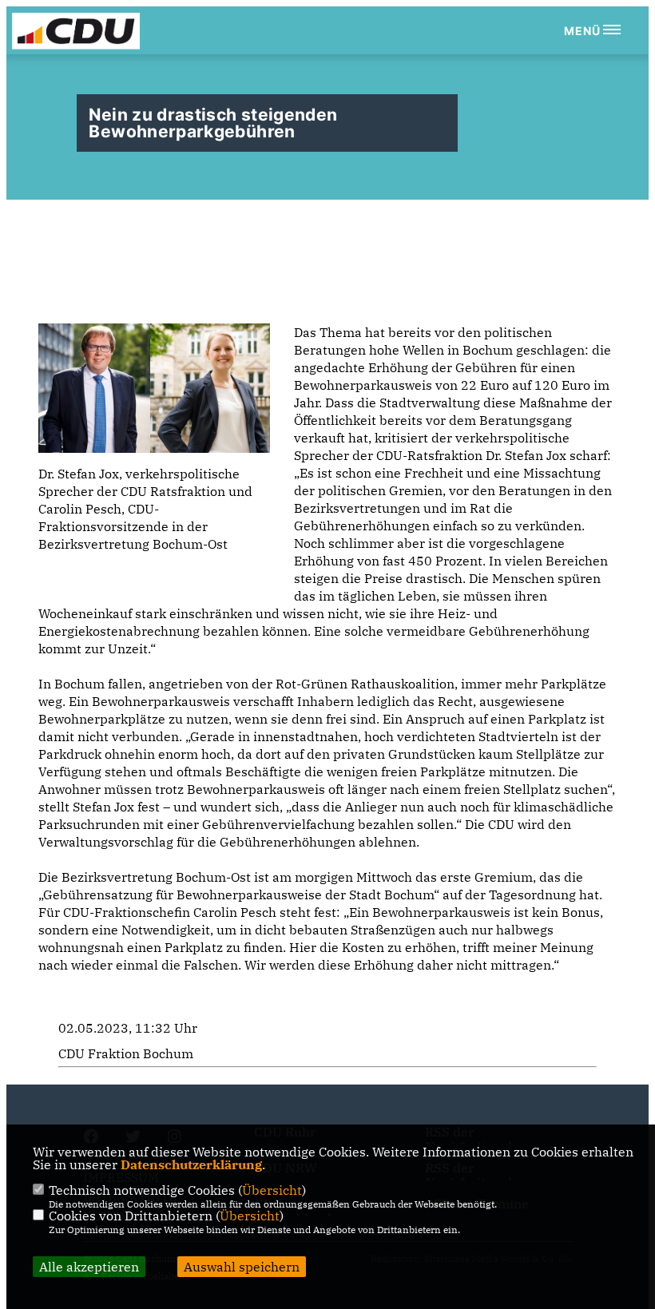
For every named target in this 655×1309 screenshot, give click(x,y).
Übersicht (272, 1190)
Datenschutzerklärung (191, 1164)
